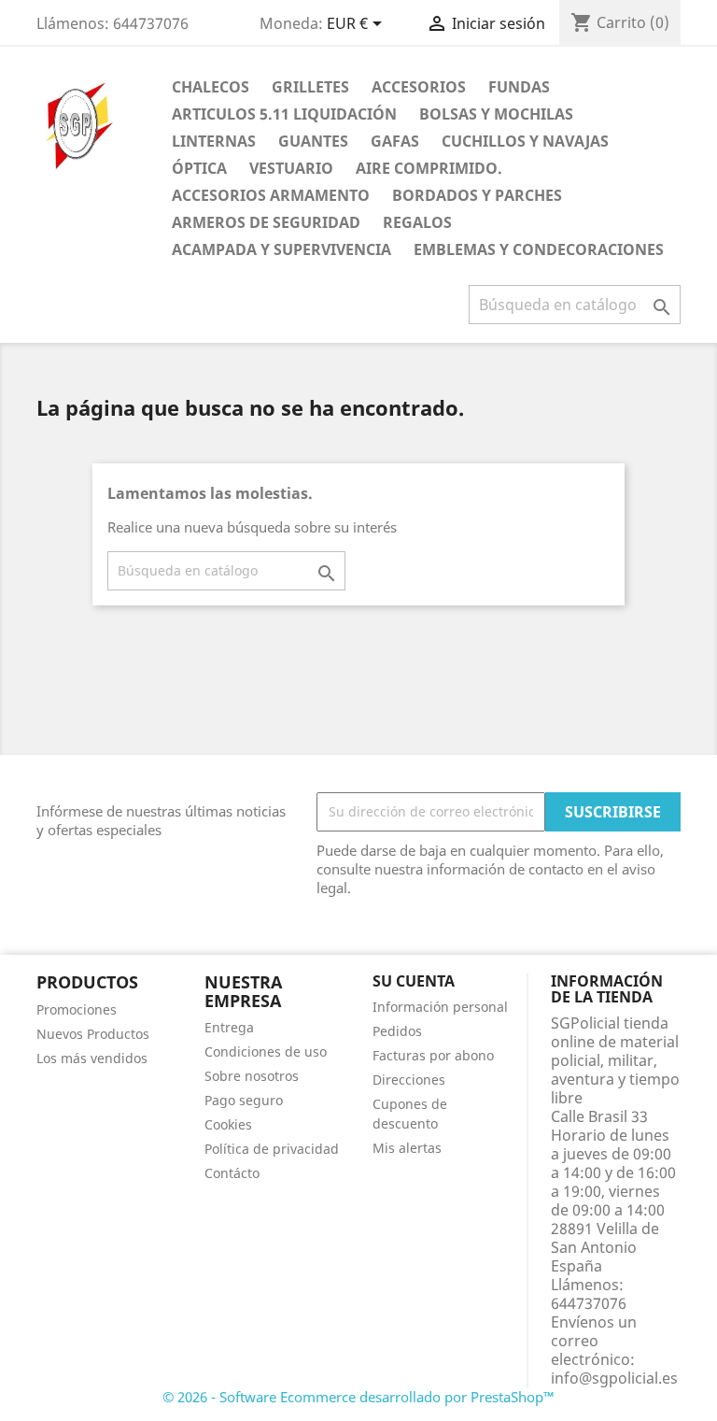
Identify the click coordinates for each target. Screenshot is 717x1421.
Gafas (395, 141)
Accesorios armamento (271, 195)
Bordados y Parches (477, 195)
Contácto (232, 1173)
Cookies (228, 1124)
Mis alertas (407, 1148)
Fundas (519, 87)
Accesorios (419, 87)
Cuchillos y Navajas (525, 141)
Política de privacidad (271, 1149)
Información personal (440, 1007)
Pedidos (397, 1031)
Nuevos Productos (92, 1034)
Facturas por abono (433, 1055)
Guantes (313, 141)
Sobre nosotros (251, 1076)
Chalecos (210, 87)
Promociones (76, 1009)
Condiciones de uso (265, 1051)
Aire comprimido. (429, 168)
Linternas (214, 141)
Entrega (229, 1027)
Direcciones (409, 1079)
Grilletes (310, 87)
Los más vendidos (92, 1058)
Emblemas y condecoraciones (539, 249)
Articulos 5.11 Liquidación (284, 114)
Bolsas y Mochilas (496, 114)
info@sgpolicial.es (614, 1378)
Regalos (417, 222)
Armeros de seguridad (266, 222)
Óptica (199, 168)
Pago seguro (243, 1100)
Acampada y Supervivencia (281, 249)
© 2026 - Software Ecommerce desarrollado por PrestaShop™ (358, 1396)
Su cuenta (414, 981)
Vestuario (291, 168)
